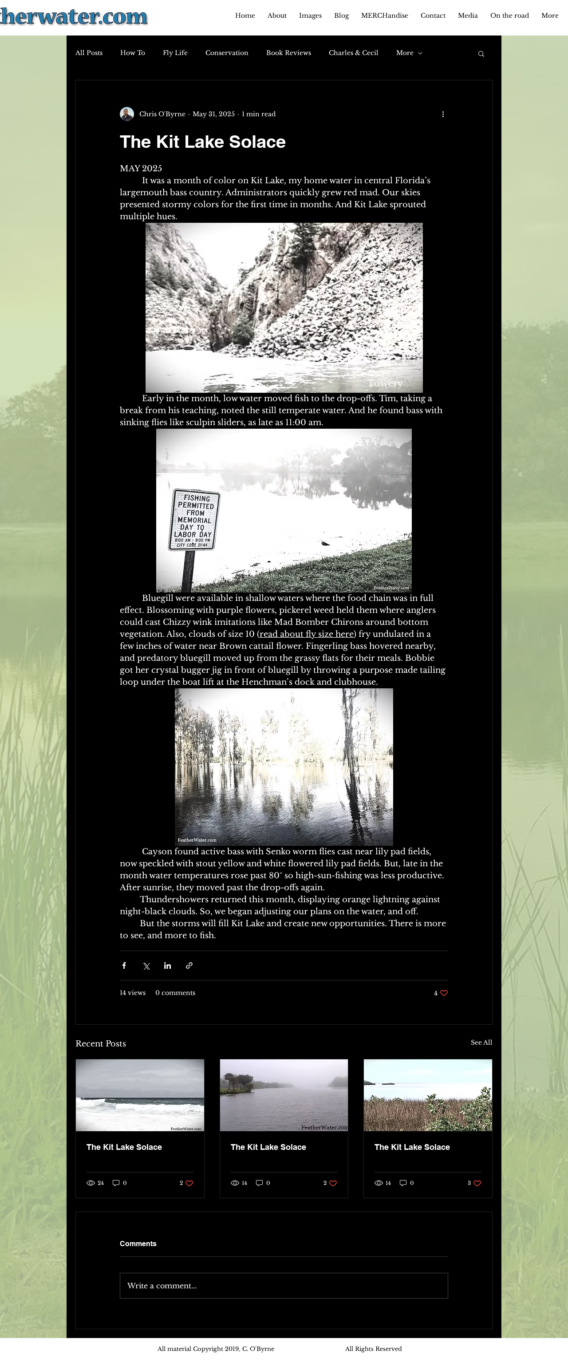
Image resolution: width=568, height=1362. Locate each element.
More (405, 53)
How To (132, 53)
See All (482, 1042)
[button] (481, 53)
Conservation (226, 53)
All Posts (89, 53)
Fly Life (175, 53)
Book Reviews (288, 53)
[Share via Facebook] (124, 965)
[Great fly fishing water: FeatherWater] (428, 1095)
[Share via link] (189, 965)
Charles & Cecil (354, 53)
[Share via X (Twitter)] (146, 965)
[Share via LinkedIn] (167, 965)
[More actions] (443, 114)
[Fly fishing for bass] (140, 1095)
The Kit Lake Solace (124, 1147)
